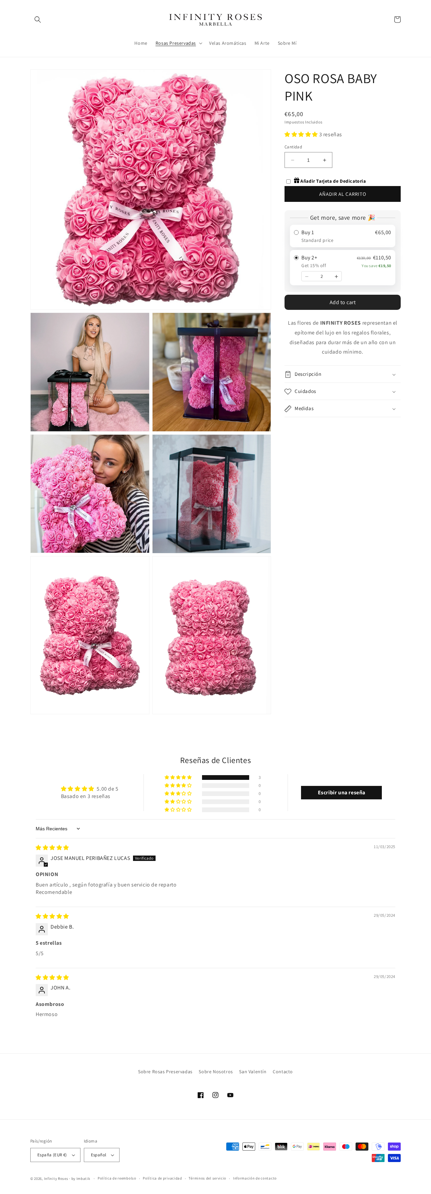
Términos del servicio (207, 1178)
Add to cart (343, 302)
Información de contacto (255, 1178)
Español (98, 1155)
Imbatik (83, 1178)
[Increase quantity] (336, 276)
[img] (52, 847)
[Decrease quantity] (307, 276)
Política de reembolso (117, 1178)
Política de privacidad (162, 1178)
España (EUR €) (52, 1155)
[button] (37, 19)
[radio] (342, 236)
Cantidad (293, 147)
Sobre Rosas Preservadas (165, 1072)
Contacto (283, 1072)
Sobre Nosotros (216, 1072)
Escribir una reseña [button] (341, 792)
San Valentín (252, 1072)
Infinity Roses (56, 1178)
